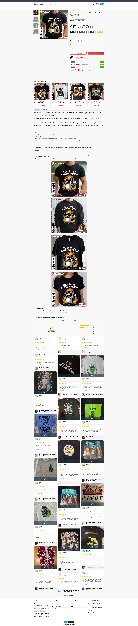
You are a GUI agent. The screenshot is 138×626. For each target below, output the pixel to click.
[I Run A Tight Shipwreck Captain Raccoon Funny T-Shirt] (96, 91)
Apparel (71, 8)
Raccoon (73, 76)
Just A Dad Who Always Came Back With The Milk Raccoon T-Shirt (77, 103)
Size (71, 38)
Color (71, 29)
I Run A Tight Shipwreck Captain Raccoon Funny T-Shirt (94, 103)
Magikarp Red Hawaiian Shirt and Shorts (47, 588)
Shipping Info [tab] (44, 109)
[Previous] (42, 24)
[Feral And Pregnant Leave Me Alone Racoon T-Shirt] (60, 91)
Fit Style (72, 17)
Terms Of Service (55, 611)
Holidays (64, 8)
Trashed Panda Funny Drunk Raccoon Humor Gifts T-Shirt (49, 317)
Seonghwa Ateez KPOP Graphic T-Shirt (71, 569)
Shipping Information (74, 611)
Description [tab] (37, 109)
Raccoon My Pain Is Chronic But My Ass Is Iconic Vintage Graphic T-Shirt (41, 103)
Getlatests (40, 127)
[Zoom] (41, 37)
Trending (57, 8)
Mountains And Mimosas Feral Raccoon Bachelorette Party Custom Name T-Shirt (55, 311)
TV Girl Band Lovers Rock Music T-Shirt (94, 567)
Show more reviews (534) (69, 595)
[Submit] (93, 4)
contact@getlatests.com (84, 159)
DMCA (71, 606)
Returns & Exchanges (56, 606)
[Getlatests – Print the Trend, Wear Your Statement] (39, 4)
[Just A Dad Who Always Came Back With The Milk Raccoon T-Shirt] (78, 91)
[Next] (66, 24)
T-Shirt (81, 11)
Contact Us (72, 608)
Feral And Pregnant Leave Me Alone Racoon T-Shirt (59, 103)
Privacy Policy (55, 608)
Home (71, 11)
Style (71, 23)
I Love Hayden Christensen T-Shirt (70, 394)
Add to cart (79, 53)
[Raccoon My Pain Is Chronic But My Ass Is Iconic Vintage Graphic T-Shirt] (42, 91)
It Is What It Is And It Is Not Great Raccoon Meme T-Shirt (50, 315)
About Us (54, 604)
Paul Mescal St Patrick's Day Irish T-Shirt (94, 394)
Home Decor (79, 8)
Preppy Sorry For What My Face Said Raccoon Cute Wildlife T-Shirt (52, 313)
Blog (71, 604)
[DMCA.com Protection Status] (69, 622)
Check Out (96, 53)
